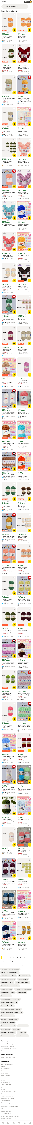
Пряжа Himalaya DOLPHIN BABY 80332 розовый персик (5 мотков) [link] (23, 412)
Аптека (3, 1080)
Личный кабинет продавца (8, 1044)
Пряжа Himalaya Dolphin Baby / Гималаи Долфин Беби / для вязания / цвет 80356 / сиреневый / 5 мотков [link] (8, 662)
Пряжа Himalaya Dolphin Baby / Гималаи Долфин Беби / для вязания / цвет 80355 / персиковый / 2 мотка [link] (8, 568)
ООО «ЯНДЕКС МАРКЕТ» (12, 1116)
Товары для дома (6, 1077)
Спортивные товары (6, 1093)
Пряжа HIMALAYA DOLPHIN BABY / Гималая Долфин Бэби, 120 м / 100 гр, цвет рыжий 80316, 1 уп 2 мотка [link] (24, 36)
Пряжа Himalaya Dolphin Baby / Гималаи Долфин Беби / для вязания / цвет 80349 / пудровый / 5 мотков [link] (24, 694)
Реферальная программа (8, 1057)
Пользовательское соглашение (9, 1106)
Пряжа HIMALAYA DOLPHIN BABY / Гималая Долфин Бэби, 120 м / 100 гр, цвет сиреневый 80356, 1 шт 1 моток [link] (24, 381)
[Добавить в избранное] (14, 15)
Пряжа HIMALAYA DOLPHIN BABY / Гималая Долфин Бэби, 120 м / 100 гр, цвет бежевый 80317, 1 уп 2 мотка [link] (24, 350)
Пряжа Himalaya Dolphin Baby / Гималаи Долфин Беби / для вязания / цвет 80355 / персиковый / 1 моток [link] (8, 193)
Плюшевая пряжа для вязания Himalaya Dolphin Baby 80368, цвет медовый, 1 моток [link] (24, 256)
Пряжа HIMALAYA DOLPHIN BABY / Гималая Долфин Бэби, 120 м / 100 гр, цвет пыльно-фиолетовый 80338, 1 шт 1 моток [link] (8, 350)
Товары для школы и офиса (8, 1091)
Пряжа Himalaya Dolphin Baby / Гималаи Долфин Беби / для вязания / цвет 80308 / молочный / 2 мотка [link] (8, 412)
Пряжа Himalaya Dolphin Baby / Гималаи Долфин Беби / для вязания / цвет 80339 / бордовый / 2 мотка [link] (8, 882)
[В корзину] (14, 30)
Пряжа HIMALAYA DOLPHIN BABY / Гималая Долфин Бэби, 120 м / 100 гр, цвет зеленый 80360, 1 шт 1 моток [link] (8, 600)
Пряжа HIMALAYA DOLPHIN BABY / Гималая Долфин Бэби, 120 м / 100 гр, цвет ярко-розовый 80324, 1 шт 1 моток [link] (8, 725)
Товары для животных (7, 1096)
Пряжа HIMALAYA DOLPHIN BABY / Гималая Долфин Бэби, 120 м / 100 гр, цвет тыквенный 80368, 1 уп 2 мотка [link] (24, 945)
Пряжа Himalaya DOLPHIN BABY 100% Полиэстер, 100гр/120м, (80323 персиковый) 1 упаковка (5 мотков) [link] (24, 162)
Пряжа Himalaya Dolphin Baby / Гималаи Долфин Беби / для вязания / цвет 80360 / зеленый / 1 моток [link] (8, 318)
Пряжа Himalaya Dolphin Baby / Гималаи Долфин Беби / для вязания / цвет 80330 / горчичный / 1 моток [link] (8, 537)
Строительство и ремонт (8, 1098)
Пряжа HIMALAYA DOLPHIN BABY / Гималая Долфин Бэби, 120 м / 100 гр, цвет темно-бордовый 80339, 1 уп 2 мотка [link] (24, 631)
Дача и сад (4, 1087)
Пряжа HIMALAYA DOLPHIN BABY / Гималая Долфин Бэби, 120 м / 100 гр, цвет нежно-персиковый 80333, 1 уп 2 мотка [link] (8, 287)
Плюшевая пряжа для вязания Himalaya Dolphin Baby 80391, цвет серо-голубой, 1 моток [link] (24, 820)
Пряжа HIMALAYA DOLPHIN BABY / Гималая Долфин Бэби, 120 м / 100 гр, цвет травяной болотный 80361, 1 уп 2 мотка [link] (8, 631)
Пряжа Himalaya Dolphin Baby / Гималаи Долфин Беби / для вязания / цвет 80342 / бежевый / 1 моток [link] (8, 788)
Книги (3, 1089)
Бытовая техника (5, 1068)
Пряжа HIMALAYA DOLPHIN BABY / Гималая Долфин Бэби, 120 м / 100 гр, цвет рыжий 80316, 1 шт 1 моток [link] (8, 36)
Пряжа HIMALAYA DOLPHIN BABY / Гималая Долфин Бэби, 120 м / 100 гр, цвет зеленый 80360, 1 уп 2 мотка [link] (8, 505)
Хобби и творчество (6, 1084)
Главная (3, 1123)
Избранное (19, 1123)
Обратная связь (5, 1109)
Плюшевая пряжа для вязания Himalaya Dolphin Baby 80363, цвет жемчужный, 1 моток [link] (23, 130)
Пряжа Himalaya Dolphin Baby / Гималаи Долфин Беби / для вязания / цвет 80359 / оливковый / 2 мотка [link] (24, 600)
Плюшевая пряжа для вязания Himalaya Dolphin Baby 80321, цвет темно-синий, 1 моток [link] (8, 945)
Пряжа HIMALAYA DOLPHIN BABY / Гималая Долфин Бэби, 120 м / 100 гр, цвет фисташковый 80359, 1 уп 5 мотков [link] (24, 882)
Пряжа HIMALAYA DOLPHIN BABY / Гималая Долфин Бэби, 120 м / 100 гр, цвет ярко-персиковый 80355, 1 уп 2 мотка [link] (24, 568)
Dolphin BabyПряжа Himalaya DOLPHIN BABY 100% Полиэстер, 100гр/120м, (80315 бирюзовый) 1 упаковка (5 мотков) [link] (8, 224)
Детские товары (5, 1100)
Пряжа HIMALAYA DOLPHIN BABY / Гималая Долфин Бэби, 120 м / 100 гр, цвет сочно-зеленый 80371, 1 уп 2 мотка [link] (8, 694)
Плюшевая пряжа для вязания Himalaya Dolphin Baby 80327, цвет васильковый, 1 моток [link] (8, 757)
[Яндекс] (13, 1119)
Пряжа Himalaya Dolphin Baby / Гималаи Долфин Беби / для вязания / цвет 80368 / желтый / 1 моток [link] (24, 99)
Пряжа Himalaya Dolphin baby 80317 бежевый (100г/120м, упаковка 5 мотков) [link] (8, 99)
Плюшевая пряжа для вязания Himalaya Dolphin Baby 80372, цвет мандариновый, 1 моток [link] (23, 475)
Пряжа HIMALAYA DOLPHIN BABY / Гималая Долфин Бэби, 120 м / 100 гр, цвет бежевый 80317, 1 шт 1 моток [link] (8, 130)
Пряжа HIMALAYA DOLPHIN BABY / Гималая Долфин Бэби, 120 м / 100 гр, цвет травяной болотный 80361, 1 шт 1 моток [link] (8, 68)
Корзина (25, 1123)
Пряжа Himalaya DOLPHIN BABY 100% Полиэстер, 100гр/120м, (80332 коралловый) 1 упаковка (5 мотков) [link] (8, 256)
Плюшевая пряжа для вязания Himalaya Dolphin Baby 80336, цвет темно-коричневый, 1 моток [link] (24, 662)
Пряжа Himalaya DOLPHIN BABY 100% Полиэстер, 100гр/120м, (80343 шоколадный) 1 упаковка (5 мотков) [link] (24, 287)
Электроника (4, 1073)
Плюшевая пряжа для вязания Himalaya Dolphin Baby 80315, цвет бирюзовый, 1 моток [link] (24, 444)
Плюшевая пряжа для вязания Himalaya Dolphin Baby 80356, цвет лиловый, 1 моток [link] (23, 914)
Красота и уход (5, 1082)
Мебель (3, 1066)
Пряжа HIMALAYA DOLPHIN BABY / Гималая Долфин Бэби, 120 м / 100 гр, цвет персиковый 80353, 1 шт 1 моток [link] (8, 851)
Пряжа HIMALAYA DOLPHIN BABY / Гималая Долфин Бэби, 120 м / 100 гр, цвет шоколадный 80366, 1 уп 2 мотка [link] (24, 505)
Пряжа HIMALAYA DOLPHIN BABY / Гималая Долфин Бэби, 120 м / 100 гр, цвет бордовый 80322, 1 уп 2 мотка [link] (24, 757)
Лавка (14, 1123)
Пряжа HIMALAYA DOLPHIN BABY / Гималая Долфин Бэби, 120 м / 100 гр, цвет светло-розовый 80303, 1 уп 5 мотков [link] (24, 318)
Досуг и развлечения (7, 1064)
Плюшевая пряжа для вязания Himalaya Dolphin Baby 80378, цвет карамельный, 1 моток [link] (8, 444)
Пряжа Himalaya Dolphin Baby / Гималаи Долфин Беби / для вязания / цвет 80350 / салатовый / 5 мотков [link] (24, 725)
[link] (10, 969)
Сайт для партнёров (6, 1050)
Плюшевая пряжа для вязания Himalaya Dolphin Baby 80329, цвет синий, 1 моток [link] (23, 224)
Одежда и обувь (5, 1075)
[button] (30, 6)
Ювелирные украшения (7, 1103)
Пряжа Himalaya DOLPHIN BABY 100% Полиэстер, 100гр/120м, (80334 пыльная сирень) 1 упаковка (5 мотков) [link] (24, 193)
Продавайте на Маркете (7, 1046)
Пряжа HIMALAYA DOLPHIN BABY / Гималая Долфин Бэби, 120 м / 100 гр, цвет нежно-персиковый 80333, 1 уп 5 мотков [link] (24, 537)
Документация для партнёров (9, 1048)
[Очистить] (26, 6)
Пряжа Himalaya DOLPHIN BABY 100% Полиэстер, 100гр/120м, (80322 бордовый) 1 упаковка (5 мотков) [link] (24, 68)
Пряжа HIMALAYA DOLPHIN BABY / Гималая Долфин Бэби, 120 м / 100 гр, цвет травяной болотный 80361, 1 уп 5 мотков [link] (8, 162)
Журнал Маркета (6, 1113)
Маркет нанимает (6, 1111)
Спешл (8, 1123)
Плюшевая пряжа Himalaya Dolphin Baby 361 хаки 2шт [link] (8, 820)
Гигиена (3, 1071)
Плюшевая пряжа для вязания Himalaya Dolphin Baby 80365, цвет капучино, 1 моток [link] (8, 381)
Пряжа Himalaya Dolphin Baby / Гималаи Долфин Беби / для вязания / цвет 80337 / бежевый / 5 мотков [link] (8, 475)
